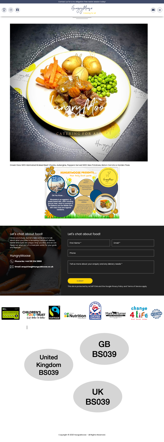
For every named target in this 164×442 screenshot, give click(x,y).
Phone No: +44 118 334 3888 (28, 261)
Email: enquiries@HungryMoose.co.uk (34, 266)
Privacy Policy (82, 438)
